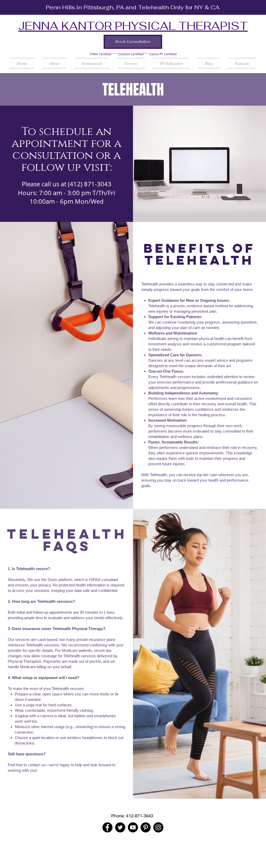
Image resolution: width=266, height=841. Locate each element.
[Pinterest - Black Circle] (146, 827)
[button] (131, 63)
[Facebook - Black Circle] (107, 827)
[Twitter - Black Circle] (120, 827)
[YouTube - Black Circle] (133, 827)
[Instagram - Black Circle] (158, 827)
